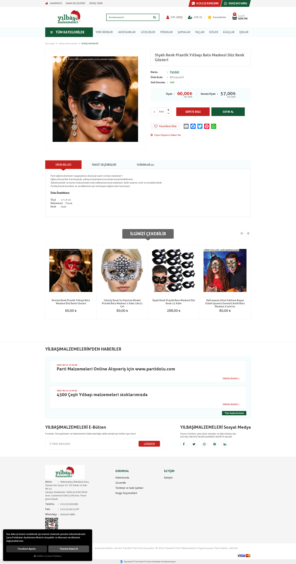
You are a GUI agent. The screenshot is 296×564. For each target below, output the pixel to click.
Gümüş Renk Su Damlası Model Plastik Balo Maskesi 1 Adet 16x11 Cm (122, 303)
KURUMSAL (122, 471)
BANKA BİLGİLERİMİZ (75, 3)
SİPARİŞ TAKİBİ (96, 3)
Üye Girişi (176, 17)
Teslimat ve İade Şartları (129, 487)
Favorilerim (219, 17)
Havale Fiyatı (208, 94)
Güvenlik (120, 482)
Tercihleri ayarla (26, 549)
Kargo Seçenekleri (126, 493)
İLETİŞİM (169, 471)
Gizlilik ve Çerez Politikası (48, 556)
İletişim (168, 477)
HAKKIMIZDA (56, 3)
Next (248, 233)
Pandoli (174, 72)
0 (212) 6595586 (207, 3)
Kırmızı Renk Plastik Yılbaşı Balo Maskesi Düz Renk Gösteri (71, 302)
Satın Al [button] (228, 111)
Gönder (149, 444)
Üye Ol (197, 17)
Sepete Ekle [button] (193, 111)
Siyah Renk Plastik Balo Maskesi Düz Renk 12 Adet (173, 302)
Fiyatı (169, 94)
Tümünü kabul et (69, 549)
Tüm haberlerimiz (234, 413)
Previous (242, 233)
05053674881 (237, 3)
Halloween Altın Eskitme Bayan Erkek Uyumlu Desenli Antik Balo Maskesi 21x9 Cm (225, 303)
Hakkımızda (122, 477)
